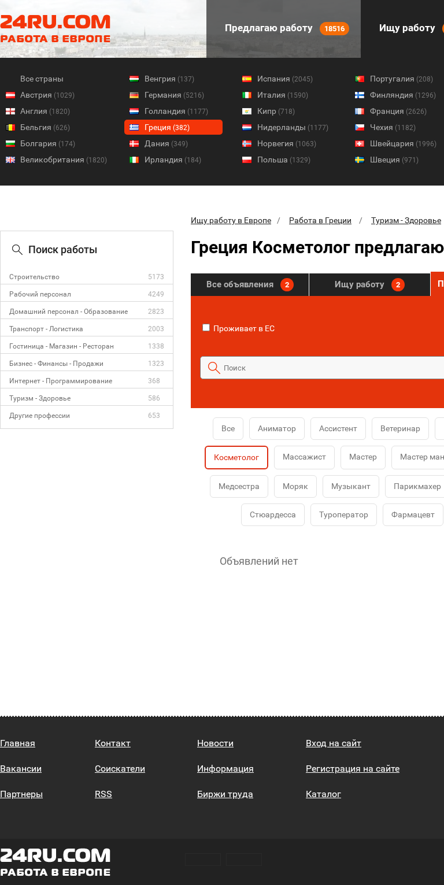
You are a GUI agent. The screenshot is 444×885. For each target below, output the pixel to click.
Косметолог (236, 457)
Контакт (113, 743)
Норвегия (286, 143)
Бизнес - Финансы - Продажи (56, 364)
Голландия (176, 111)
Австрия (47, 94)
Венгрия (169, 78)
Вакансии (21, 768)
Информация (225, 768)
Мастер (363, 456)
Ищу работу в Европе (231, 220)
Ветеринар (400, 428)
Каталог (323, 793)
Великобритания (63, 159)
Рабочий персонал (40, 294)
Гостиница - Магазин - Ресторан (61, 346)
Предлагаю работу (284, 28)
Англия (45, 111)
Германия (174, 94)
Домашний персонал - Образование (68, 312)
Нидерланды (292, 127)
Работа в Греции (320, 220)
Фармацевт (413, 514)
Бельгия (45, 127)
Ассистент (338, 428)
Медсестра (239, 486)
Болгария (47, 143)
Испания (285, 78)
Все (228, 428)
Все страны (42, 78)
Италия (282, 94)
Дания (166, 143)
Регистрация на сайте (352, 768)
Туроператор (343, 514)
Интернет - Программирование (60, 381)
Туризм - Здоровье (40, 398)
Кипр (276, 111)
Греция (167, 127)
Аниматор (277, 428)
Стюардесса (273, 514)
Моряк (295, 486)
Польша (283, 159)
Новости (215, 743)
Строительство (34, 277)
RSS (103, 793)
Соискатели (120, 768)
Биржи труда (225, 793)
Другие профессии (39, 416)
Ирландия (173, 159)
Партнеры (21, 793)
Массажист (304, 456)
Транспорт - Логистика (46, 329)
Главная (17, 743)
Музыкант (351, 486)
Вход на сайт (333, 743)
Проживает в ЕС (243, 328)
